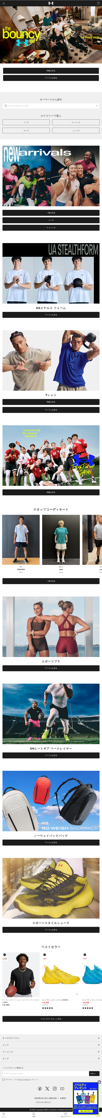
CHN (61, 569)
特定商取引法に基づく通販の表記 (45, 1098)
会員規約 (63, 1098)
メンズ (51, 220)
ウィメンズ (51, 228)
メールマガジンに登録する (12, 1068)
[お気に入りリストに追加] (37, 994)
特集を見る (51, 71)
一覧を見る (51, 213)
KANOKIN (21, 569)
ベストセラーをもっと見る (51, 1019)
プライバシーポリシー (24, 1079)
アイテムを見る (51, 78)
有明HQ (61, 567)
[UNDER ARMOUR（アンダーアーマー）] (51, 3)
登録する (93, 1073)
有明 (21, 566)
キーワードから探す (51, 99)
